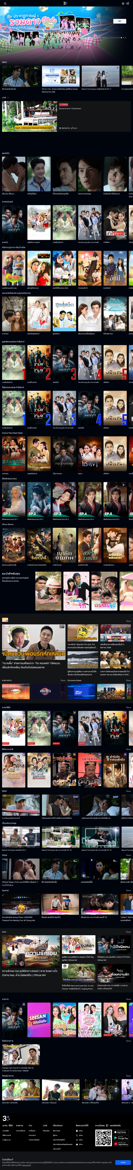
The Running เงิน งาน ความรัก (88, 242)
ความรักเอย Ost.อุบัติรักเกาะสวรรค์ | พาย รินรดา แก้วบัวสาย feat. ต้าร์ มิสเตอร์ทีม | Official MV (29, 973)
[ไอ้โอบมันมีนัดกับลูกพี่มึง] (64, 174)
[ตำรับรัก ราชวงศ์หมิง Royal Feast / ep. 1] (115, 770)
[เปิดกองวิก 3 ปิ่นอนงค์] (61, 1089)
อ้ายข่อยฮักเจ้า (83, 288)
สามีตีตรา (107, 242)
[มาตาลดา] (13, 314)
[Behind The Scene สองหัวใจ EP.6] (21, 837)
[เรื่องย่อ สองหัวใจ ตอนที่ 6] (60, 904)
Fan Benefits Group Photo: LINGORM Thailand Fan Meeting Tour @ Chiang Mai (18, 919)
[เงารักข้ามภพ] (64, 545)
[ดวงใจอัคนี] (115, 268)
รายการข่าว (32, 1135)
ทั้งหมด (128, 621)
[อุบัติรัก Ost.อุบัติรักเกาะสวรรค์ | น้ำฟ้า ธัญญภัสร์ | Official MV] (78, 944)
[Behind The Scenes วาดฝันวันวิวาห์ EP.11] (100, 76)
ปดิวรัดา (106, 382)
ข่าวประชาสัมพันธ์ (34, 1140)
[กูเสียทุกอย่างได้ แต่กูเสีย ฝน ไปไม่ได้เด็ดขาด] (100, 805)
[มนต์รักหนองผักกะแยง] (13, 268)
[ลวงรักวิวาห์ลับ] (89, 545)
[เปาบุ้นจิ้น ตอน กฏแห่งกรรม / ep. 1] (89, 770)
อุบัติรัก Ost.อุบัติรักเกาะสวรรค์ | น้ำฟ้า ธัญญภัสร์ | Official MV (78, 959)
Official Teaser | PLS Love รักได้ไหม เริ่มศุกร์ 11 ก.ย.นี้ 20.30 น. (20, 884)
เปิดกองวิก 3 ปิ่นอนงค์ (49, 1103)
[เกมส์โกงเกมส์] (39, 362)
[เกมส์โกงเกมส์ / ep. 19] (115, 728)
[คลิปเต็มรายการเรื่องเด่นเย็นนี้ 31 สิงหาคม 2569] (115, 633)
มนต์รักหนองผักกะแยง (9, 288)
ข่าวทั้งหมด (32, 1131)
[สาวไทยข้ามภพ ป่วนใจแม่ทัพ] (39, 545)
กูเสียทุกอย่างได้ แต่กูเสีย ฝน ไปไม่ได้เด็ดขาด (96, 818)
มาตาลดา (5, 334)
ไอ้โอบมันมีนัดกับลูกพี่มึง (61, 194)
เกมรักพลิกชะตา (109, 565)
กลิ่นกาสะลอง (57, 473)
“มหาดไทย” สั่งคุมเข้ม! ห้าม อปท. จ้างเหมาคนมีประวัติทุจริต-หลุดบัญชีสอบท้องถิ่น (83, 646)
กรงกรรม (5, 473)
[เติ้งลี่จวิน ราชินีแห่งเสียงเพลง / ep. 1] (13, 770)
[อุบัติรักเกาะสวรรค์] (39, 222)
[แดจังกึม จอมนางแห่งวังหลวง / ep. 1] (39, 770)
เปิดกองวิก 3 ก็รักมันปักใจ (90, 1103)
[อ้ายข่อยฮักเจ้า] (89, 268)
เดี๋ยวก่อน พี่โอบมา (8, 194)
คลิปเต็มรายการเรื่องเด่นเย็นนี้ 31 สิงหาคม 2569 (112, 646)
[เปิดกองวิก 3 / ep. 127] (13, 1020)
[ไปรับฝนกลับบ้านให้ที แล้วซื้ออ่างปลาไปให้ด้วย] (61, 805)
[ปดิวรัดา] (115, 362)
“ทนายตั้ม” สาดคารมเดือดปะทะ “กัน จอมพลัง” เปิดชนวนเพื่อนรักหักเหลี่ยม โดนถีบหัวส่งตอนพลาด (31, 665)
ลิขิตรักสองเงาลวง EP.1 (10, 519)
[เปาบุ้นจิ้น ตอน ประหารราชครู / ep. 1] (64, 770)
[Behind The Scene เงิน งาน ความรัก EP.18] (100, 837)
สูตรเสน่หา (56, 334)
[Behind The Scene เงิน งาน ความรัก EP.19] (61, 837)
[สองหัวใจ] (13, 222)
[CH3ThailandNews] (81, 691)
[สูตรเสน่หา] (64, 314)
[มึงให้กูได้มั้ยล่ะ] (39, 174)
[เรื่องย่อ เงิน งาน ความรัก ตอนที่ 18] (99, 904)
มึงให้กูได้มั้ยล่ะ (32, 194)
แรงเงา (80, 473)
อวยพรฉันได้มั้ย (87, 882)
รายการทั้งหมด (20, 1131)
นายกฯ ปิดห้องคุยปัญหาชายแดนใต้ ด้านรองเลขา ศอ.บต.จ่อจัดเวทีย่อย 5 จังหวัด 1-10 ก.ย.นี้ (115, 673)
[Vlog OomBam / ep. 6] (89, 1020)
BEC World (56, 1131)
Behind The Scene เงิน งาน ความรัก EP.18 (96, 850)
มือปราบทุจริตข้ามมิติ (9, 565)
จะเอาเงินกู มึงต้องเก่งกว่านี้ (11, 818)
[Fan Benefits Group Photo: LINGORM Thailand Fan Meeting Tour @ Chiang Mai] (20, 904)
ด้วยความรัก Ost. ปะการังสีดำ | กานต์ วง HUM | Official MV (113, 987)
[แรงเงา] (89, 453)
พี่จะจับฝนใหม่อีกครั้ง (9, 89)
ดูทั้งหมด (74, 128)
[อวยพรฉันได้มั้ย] (99, 869)
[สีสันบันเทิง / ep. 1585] (39, 1020)
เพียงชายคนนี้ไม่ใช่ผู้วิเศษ (86, 334)
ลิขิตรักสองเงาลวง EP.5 (111, 519)
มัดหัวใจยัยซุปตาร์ (33, 334)
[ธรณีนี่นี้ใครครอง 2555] (64, 268)
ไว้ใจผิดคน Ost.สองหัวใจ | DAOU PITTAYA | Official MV (114, 959)
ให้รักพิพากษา (108, 334)
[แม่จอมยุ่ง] (104, 591)
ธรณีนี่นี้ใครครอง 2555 (60, 288)
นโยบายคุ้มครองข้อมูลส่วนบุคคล (62, 1144)
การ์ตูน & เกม (7, 1140)
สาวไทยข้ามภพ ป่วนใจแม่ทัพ (36, 565)
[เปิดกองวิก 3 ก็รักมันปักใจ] (100, 1089)
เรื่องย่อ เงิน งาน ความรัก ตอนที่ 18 (94, 917)
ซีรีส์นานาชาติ (7, 1135)
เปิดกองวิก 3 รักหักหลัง (10, 1103)
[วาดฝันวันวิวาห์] (64, 222)
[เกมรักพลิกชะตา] (115, 545)
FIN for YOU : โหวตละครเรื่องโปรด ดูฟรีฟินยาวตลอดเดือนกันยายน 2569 (60, 90)
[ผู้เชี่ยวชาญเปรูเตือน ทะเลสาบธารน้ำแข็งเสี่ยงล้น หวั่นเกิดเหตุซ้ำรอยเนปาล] (83, 660)
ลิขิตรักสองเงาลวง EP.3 (61, 519)
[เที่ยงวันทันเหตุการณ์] (45, 691)
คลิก (119, 21)
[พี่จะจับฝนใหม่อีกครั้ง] (21, 76)
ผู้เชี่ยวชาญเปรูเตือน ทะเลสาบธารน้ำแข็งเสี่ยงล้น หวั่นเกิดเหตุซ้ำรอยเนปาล (82, 673)
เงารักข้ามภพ (57, 565)
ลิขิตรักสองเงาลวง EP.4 (86, 519)
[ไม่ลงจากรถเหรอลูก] (89, 174)
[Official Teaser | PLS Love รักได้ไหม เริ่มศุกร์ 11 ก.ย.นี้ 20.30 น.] (20, 869)
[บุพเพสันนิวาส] (39, 453)
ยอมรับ (123, 1162)
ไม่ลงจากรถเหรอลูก (84, 194)
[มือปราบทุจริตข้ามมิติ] (13, 545)
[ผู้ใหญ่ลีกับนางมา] (39, 268)
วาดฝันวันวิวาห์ (58, 242)
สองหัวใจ (5, 242)
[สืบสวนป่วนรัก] (76, 591)
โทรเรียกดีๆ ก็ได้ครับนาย (112, 194)
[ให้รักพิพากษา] (115, 314)
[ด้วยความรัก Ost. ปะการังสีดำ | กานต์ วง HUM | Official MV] (114, 973)
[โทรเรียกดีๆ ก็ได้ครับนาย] (115, 174)
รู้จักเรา (55, 1135)
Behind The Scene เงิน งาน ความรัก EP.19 (57, 850)
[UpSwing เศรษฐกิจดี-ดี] (111, 691)
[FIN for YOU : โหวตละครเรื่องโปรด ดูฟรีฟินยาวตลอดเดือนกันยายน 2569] (61, 76)
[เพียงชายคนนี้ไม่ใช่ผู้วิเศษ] (89, 314)
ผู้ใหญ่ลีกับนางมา (33, 288)
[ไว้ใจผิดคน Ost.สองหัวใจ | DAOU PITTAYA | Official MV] (114, 944)
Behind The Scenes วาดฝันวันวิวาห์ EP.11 (96, 89)
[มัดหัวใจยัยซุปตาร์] (39, 314)
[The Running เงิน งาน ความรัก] (89, 222)
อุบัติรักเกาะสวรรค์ (33, 242)
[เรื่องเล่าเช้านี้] (16, 691)
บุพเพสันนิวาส (32, 473)
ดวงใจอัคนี (107, 288)
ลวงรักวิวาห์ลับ (83, 565)
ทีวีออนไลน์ (46, 1131)
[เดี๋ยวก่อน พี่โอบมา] (13, 174)
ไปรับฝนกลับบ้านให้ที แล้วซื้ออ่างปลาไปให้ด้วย (57, 818)
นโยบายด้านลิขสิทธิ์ (59, 1140)
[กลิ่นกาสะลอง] (64, 453)
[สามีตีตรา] (115, 222)
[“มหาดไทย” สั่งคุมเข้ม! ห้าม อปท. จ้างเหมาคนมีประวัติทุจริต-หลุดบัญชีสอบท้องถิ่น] (83, 633)
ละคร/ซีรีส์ (6, 1131)
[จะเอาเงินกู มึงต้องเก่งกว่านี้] (21, 805)
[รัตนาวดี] (48, 591)
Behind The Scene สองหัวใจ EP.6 (14, 850)
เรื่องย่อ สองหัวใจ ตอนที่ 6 (51, 917)
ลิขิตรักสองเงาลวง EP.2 (35, 519)
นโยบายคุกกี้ (57, 1149)
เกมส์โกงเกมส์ (31, 382)
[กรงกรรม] (13, 453)
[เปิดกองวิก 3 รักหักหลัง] (21, 1089)
